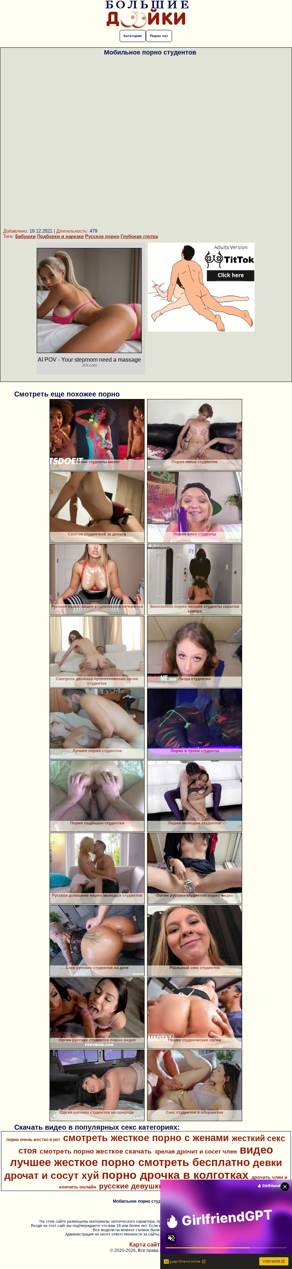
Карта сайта (146, 1245)
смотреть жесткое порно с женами (146, 1138)
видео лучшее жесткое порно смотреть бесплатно (141, 1156)
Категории (133, 36)
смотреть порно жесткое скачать (96, 1151)
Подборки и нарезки (60, 236)
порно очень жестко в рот (33, 1139)
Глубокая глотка (139, 236)
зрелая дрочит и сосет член (196, 1151)
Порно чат (159, 36)
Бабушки (25, 236)
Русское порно (102, 236)
